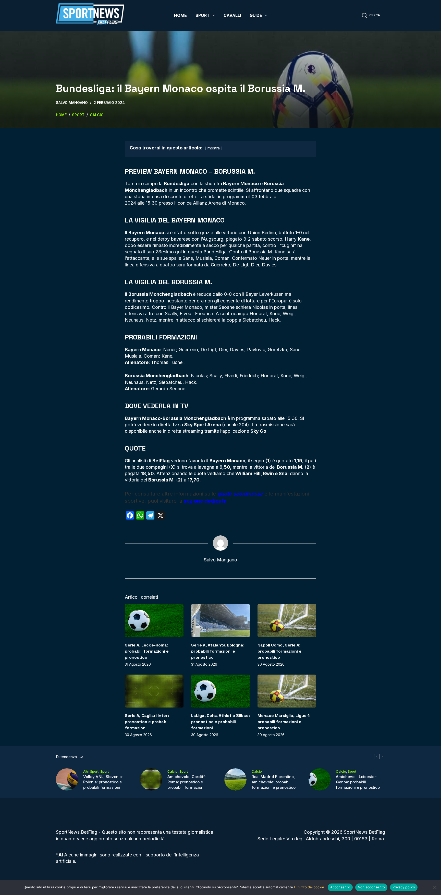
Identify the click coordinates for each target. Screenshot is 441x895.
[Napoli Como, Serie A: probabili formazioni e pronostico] (287, 620)
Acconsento (340, 887)
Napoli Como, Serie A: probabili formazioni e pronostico (279, 651)
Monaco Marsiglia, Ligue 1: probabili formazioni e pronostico (284, 722)
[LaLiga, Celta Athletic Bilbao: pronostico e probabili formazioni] (220, 691)
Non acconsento (371, 887)
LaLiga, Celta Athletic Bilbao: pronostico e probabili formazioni (220, 722)
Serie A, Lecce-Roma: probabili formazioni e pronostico (147, 651)
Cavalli (232, 15)
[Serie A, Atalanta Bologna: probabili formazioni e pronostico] (220, 620)
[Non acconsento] (434, 887)
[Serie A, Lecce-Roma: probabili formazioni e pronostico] (154, 620)
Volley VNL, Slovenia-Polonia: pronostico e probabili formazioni (103, 782)
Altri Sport (91, 771)
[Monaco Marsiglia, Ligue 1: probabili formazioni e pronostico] (287, 691)
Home (180, 15)
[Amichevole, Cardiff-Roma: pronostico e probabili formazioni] (151, 779)
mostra (213, 148)
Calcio (172, 771)
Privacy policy (404, 887)
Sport (202, 15)
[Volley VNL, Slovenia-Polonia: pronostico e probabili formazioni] (67, 779)
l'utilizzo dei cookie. (309, 887)
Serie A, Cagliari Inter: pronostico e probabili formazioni (147, 722)
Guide (256, 15)
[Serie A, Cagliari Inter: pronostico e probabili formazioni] (154, 691)
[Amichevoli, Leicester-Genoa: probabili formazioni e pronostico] (320, 779)
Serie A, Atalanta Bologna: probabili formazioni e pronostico (217, 651)
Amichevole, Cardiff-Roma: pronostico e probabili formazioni (186, 782)
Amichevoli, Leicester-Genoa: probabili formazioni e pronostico (358, 782)
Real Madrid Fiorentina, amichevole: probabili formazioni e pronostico (274, 782)
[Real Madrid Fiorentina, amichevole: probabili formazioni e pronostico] (235, 779)
